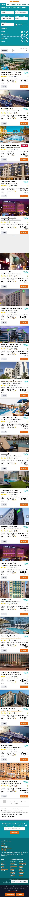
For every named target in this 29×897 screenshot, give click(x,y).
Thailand (12, 873)
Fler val (4, 86)
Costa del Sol (13, 866)
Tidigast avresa (5, 16)
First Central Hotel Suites (9, 490)
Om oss (3, 843)
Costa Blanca (22, 864)
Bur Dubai (3, 111)
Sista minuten (4, 869)
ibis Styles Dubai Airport (9, 526)
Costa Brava (13, 864)
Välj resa (23, 86)
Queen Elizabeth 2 (7, 109)
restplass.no (3, 881)
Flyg (8, 4)
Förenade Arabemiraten (14, 74)
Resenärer (4, 28)
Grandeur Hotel (6, 599)
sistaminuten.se (10, 881)
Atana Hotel (5, 454)
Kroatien (21, 870)
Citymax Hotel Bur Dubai (9, 417)
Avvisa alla (20, 894)
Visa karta (4, 50)
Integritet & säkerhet (6, 847)
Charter (3, 4)
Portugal (12, 872)
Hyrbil (24, 4)
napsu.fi (10, 882)
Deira (2, 74)
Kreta (11, 867)
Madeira (21, 875)
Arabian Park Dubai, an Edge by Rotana (14, 381)
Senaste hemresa (20, 16)
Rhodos (21, 867)
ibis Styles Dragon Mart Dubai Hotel (13, 308)
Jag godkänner (10, 894)
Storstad (13, 4)
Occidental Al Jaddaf (8, 709)
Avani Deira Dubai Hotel (9, 781)
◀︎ (1, 62)
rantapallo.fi (5, 882)
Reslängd (3, 22)
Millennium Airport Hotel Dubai (11, 72)
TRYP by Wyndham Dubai (9, 636)
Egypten (12, 875)
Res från (3, 10)
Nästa (16, 803)
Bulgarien (21, 872)
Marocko (21, 873)
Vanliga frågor (4, 846)
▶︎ (27, 62)
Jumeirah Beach (5, 147)
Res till (17, 10)
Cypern (12, 870)
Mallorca (12, 863)
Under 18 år (13, 861)
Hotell (19, 4)
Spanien (21, 861)
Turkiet (12, 869)
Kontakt (3, 844)
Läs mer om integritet (14, 891)
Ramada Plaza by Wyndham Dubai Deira (14, 672)
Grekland (21, 866)
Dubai (5, 74)
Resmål (3, 870)
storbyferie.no (14, 883)
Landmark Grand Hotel (8, 218)
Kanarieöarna (22, 863)
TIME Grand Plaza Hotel (9, 181)
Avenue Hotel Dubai (7, 272)
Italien (20, 869)
